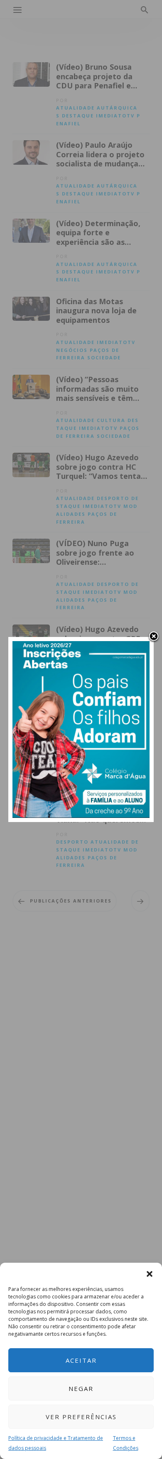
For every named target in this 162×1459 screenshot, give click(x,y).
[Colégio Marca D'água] (81, 729)
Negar (81, 1388)
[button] (149, 1273)
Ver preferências (81, 1417)
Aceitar (81, 1360)
